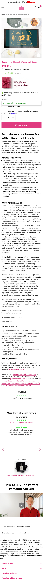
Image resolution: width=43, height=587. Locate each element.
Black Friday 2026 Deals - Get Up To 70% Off (19, 341)
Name (4, 99)
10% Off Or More (17, 336)
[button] (3, 449)
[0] (39, 7)
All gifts (18, 338)
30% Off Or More (8, 338)
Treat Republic (7, 352)
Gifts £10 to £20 (30, 343)
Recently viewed (23, 527)
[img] (21, 420)
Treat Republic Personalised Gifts (15, 354)
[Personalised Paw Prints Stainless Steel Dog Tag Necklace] (22, 468)
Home (4, 14)
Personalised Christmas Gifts (13, 349)
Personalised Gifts (32, 349)
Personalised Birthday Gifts (12, 347)
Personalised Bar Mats (15, 330)
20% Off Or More (30, 336)
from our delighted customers (21, 422)
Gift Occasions (7, 343)
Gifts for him (18, 343)
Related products (8, 527)
